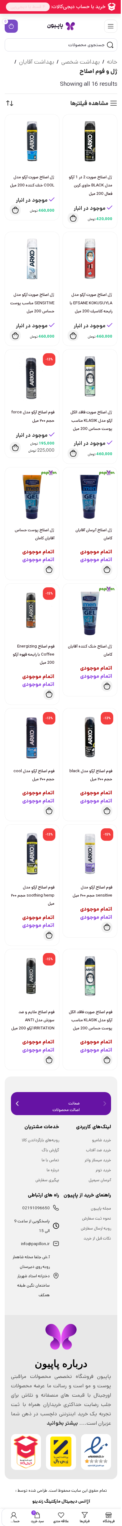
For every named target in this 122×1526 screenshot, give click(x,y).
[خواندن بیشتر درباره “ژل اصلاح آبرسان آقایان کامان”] (106, 569)
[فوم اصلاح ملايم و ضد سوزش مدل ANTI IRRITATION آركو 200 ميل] (32, 976)
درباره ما (53, 1170)
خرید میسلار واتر (97, 1160)
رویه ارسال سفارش (96, 1228)
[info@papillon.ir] (56, 1243)
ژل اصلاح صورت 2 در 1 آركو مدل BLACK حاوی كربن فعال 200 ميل (90, 185)
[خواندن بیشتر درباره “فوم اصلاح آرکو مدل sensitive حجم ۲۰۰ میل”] (106, 927)
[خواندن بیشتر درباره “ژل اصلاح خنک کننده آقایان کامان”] (106, 686)
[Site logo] (61, 26)
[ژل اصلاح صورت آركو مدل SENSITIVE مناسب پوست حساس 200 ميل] (32, 258)
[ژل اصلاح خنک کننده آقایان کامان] (89, 610)
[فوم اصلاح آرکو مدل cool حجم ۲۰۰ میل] (32, 735)
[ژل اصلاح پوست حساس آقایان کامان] (32, 494)
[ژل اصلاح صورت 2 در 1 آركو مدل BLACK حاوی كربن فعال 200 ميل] (89, 141)
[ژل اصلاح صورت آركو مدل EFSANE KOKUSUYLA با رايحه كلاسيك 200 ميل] (89, 258)
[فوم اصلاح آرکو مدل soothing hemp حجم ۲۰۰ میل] (32, 851)
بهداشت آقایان (36, 62)
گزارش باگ (50, 1150)
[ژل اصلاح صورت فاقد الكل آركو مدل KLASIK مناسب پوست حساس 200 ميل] (89, 376)
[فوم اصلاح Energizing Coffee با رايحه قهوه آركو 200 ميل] (32, 610)
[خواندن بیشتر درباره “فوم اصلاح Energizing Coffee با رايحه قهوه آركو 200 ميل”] (48, 694)
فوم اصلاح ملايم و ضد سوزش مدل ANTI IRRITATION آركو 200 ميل (32, 1020)
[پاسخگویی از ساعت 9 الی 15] (56, 1226)
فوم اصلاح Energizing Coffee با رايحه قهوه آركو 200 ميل (33, 654)
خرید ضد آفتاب (98, 1150)
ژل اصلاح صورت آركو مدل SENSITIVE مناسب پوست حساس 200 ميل (32, 303)
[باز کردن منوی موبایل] (110, 26)
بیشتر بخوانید (62, 1423)
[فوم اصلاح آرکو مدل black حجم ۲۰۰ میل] (89, 735)
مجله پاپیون (101, 1208)
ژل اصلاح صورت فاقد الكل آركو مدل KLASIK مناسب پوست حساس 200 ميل (91, 420)
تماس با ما (50, 1160)
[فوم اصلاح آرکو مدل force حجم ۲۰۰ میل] (32, 376)
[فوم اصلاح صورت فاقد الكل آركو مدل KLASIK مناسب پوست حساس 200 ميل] (89, 976)
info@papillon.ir (35, 1244)
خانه (112, 62)
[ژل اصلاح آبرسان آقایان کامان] (89, 494)
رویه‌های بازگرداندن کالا (40, 1140)
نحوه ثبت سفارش (96, 1218)
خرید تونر (103, 1170)
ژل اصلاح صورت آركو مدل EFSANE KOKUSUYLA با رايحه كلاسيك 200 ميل (91, 303)
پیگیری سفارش (47, 1180)
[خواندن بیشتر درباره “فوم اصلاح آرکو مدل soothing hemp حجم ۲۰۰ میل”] (48, 935)
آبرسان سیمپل (100, 1180)
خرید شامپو (101, 1140)
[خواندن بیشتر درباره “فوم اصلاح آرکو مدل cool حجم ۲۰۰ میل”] (48, 810)
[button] (73, 218)
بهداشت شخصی (80, 62)
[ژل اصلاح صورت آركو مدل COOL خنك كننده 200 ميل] (32, 141)
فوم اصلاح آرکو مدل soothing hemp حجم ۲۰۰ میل (32, 895)
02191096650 (36, 1208)
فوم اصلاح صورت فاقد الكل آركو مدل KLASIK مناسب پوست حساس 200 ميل (90, 1020)
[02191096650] (56, 1208)
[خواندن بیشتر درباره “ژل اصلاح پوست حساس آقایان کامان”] (48, 569)
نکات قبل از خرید (97, 1238)
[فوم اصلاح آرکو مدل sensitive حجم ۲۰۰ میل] (89, 851)
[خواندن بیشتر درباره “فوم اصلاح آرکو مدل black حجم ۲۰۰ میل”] (106, 810)
